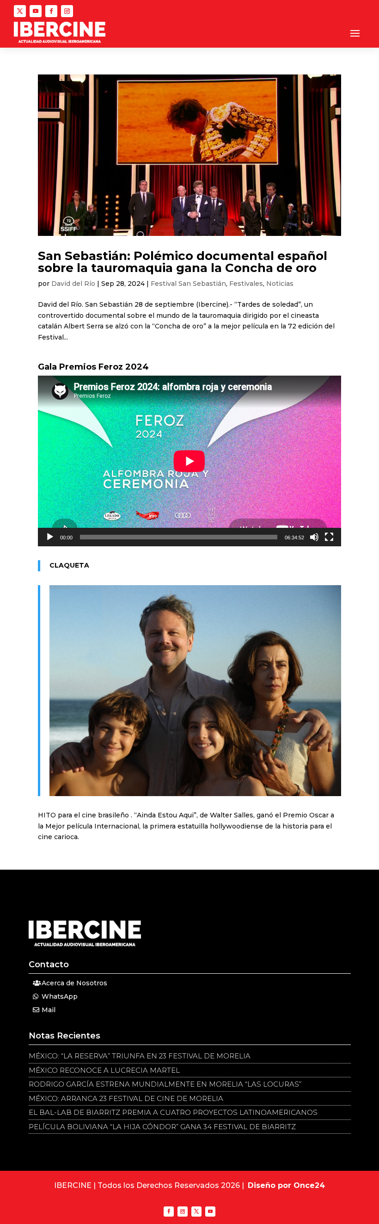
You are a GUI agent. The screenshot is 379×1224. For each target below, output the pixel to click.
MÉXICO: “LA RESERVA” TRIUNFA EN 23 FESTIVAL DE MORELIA (140, 1055)
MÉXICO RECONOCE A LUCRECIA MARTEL (104, 1070)
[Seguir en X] (20, 11)
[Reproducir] (50, 537)
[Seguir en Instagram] (67, 11)
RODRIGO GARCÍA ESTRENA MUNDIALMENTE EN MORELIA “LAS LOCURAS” (165, 1084)
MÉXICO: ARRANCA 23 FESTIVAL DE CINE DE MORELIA (126, 1098)
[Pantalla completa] (329, 537)
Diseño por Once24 (286, 1185)
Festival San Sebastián (188, 283)
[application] (189, 461)
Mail (48, 1010)
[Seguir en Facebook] (51, 11)
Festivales (246, 283)
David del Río (73, 283)
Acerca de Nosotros (74, 983)
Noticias (279, 283)
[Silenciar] (314, 537)
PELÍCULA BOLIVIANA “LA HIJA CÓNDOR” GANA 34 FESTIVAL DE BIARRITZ (162, 1126)
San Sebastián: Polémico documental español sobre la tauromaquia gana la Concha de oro (182, 261)
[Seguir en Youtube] (36, 11)
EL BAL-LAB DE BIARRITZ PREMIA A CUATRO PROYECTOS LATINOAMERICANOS (173, 1112)
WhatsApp (60, 996)
